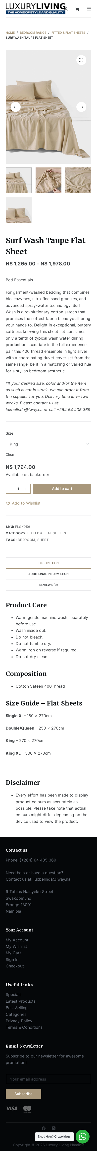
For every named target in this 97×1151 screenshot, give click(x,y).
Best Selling (17, 1007)
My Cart (13, 952)
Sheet (42, 540)
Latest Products (21, 1001)
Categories (16, 1014)
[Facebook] (44, 1128)
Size (9, 433)
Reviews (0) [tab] (48, 585)
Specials (13, 994)
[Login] (66, 9)
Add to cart (62, 488)
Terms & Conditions (24, 1027)
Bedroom (26, 540)
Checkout (15, 965)
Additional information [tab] (48, 574)
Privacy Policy (19, 1020)
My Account (17, 939)
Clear (10, 454)
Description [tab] (49, 563)
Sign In (12, 959)
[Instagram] (53, 1128)
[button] (23, 503)
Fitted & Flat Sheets (46, 533)
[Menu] (89, 8)
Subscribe (23, 1093)
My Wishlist (16, 946)
